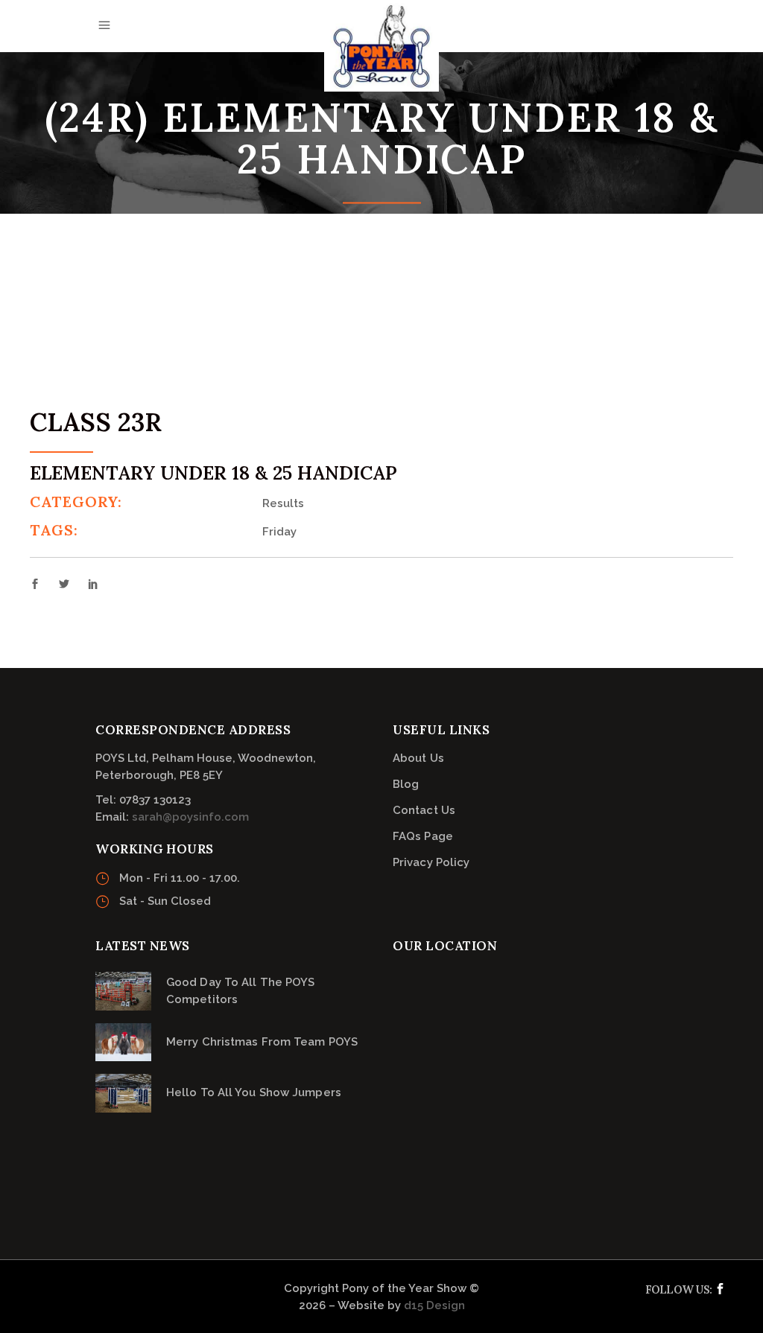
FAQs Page (423, 836)
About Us (418, 758)
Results (283, 503)
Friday (279, 531)
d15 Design (434, 1305)
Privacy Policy (431, 862)
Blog (406, 784)
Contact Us (424, 810)
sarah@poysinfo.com (190, 817)
